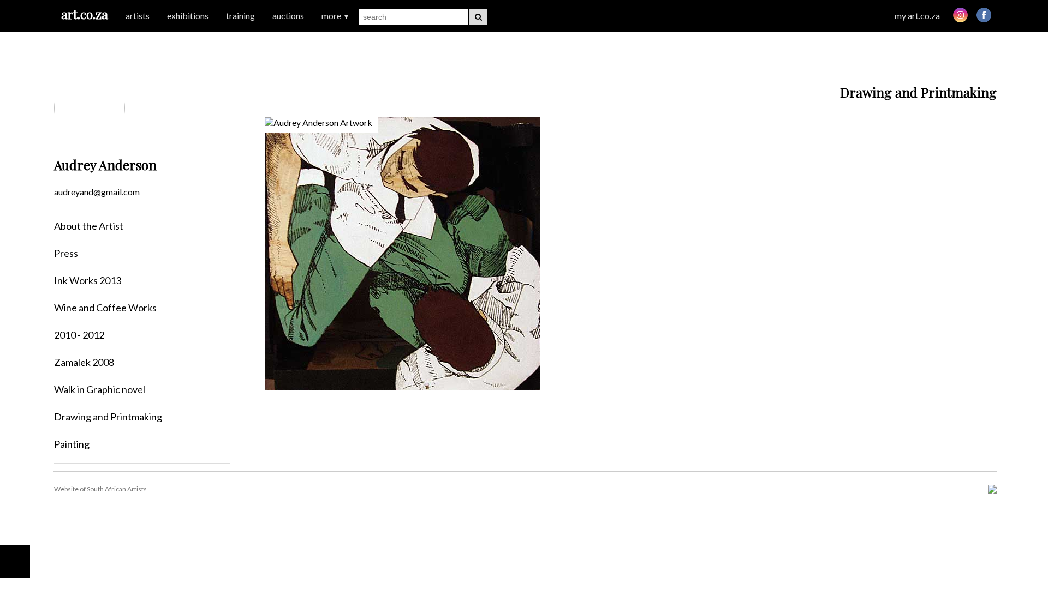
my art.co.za (917, 15)
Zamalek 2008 (84, 362)
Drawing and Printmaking (108, 417)
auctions (288, 15)
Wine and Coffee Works (105, 308)
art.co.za (84, 13)
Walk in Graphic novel (99, 389)
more (335, 15)
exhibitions (188, 15)
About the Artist (88, 226)
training (240, 15)
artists (138, 15)
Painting (72, 444)
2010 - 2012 (79, 335)
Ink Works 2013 (87, 280)
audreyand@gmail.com (97, 192)
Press (66, 253)
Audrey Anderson (105, 164)
